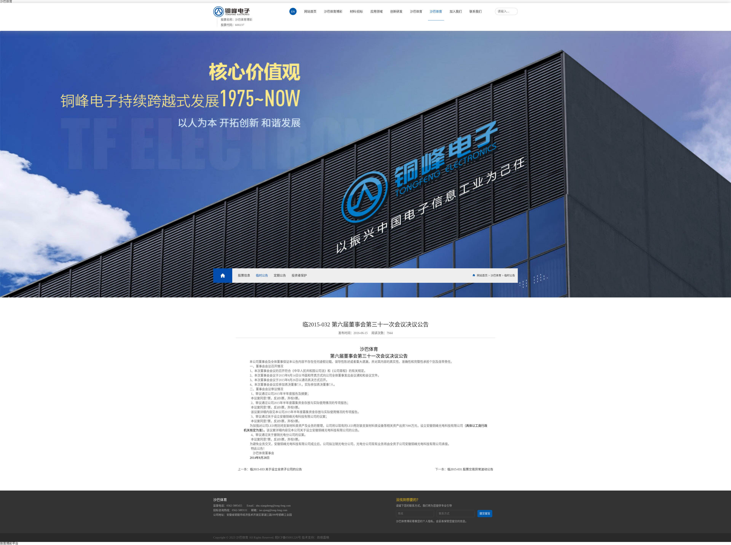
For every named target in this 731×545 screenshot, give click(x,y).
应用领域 (376, 11)
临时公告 (262, 275)
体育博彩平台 (9, 543)
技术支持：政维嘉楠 (315, 537)
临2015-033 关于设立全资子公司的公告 (276, 469)
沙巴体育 (416, 11)
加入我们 (456, 11)
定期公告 (280, 275)
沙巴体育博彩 (333, 11)
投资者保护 (299, 275)
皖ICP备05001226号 (288, 537)
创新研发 (396, 11)
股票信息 (244, 275)
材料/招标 (356, 11)
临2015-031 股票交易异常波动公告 (470, 469)
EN (293, 11)
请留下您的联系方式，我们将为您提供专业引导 (424, 505)
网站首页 (310, 11)
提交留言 (485, 513)
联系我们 (475, 11)
